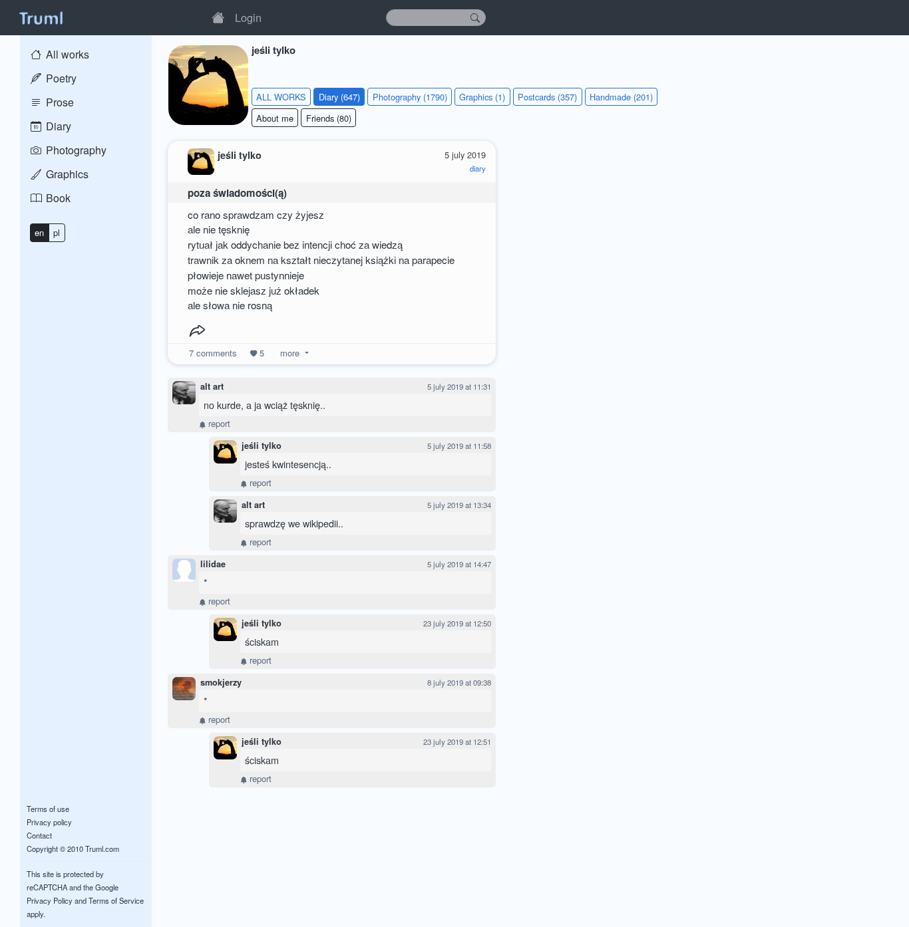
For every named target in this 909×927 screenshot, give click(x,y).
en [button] (39, 232)
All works (66, 54)
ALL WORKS (281, 96)
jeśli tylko (261, 446)
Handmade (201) (621, 96)
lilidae (213, 564)
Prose (58, 102)
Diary (57, 126)
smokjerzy (221, 682)
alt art (212, 386)
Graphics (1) (482, 96)
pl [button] (56, 232)
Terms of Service (116, 900)
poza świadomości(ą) (237, 192)
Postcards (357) (547, 96)
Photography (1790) (410, 96)
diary (478, 168)
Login (248, 17)
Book (57, 197)
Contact (39, 835)
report (218, 423)
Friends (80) (328, 118)
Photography (74, 150)
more (289, 352)
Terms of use (48, 808)
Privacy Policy (50, 900)
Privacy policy (49, 822)
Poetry (60, 78)
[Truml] (40, 17)
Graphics (66, 174)
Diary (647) (339, 96)
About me (274, 118)
